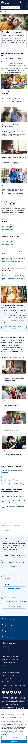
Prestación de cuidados (16, 470)
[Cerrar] (26, 711)
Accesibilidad (5, 646)
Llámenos (14, 566)
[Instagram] (19, 692)
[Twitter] (3, 692)
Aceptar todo (14, 741)
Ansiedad (5, 470)
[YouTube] (11, 692)
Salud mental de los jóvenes (16, 483)
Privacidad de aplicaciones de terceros (11, 672)
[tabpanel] (14, 410)
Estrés (4, 483)
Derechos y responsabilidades (9, 669)
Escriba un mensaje (14, 588)
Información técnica (7, 678)
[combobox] (10, 7)
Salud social (19, 480)
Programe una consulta (14, 606)
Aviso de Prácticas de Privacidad (10, 659)
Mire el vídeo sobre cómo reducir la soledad (14, 327)
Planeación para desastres (8, 675)
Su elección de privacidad (8, 662)
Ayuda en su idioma (7, 653)
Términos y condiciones (8, 665)
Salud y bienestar (5, 11)
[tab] (6, 357)
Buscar (24, 7)
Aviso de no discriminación (8, 649)
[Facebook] (7, 692)
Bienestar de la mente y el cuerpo (11, 477)
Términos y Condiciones (11, 732)
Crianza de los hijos (7, 480)
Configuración (14, 737)
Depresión (5, 473)
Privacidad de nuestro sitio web (10, 656)
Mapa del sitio (5, 681)
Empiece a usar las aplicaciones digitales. (12, 261)
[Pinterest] (15, 692)
